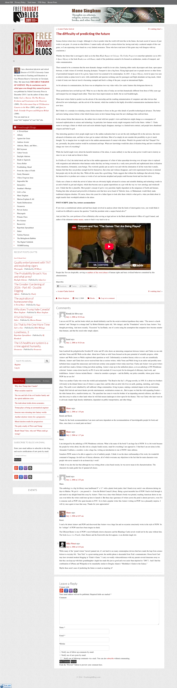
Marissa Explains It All (25, 199)
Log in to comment (108, 298)
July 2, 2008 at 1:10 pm (75, 411)
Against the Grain (23, 138)
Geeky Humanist (23, 174)
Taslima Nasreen (23, 235)
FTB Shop (42, 2)
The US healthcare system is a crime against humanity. (31, 344)
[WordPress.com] (30, 468)
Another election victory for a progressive (30, 417)
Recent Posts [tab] (19, 381)
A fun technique (23, 317)
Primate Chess (22, 217)
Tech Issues (32, 2)
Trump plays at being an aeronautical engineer (32, 407)
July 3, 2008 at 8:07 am (75, 516)
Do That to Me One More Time (32, 324)
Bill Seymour (22, 149)
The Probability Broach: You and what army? (30, 275)
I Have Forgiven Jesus (25, 177)
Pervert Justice (22, 209)
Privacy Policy (20, 2)
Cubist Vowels (22, 152)
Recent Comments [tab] (33, 381)
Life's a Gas (21, 192)
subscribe (110, 658)
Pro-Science (21, 220)
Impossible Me (22, 181)
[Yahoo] (25, 468)
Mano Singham (22, 195)
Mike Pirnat (71, 543)
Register (18, 364)
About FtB (9, 2)
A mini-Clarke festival (66, 29)
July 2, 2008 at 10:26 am (75, 342)
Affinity (20, 135)
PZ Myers (37, 269)
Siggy (38, 304)
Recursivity (21, 224)
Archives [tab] (46, 381)
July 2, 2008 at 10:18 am (75, 317)
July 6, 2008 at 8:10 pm (75, 547)
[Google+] (16, 468)
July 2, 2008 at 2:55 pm (75, 479)
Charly (33, 294)
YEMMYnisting (23, 245)
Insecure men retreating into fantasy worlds (31, 412)
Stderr (19, 231)
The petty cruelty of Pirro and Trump (28, 426)
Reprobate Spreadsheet (25, 227)
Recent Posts (52, 2)
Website (62, 643)
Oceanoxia (21, 206)
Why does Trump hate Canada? (32, 309)
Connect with (64, 587)
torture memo (78, 219)
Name (62, 627)
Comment (62, 597)
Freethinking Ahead (24, 167)
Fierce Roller (22, 163)
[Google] (21, 468)
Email (62, 635)
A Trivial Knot (22, 131)
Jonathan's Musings (24, 188)
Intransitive (21, 185)
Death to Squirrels (23, 160)
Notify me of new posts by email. (74, 655)
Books (92, 298)
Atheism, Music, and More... (27, 145)
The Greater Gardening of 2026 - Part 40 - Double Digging (29, 287)
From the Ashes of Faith (26, 170)
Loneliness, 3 (21, 332)
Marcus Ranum (35, 320)
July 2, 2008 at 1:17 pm (75, 435)
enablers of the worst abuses (97, 272)
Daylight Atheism (23, 156)
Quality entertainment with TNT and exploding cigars (32, 264)
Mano (68, 408)
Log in (17, 368)
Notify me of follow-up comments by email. (78, 652)
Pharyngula (21, 213)
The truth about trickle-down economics (29, 403)
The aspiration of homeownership (24, 300)
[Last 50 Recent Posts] (20, 258)
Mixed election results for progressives (29, 421)
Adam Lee (42, 280)
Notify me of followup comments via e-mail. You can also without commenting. (96, 658)
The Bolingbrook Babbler (26, 238)
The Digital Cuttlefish (25, 242)
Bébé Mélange (39, 327)
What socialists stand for (24, 390)
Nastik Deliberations (24, 202)
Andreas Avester (23, 142)
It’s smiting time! (154, 29)
